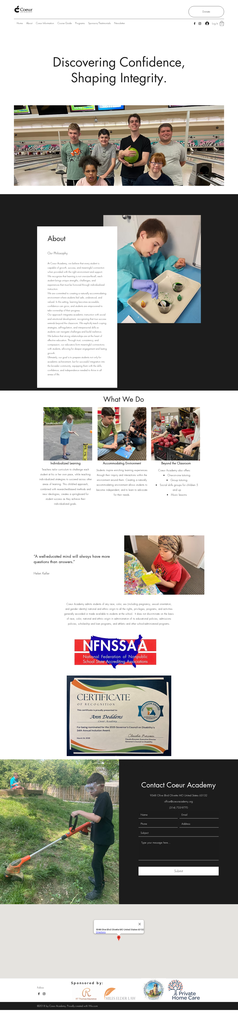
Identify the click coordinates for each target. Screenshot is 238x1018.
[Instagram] (200, 23)
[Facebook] (194, 23)
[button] (222, 23)
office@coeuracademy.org (178, 801)
